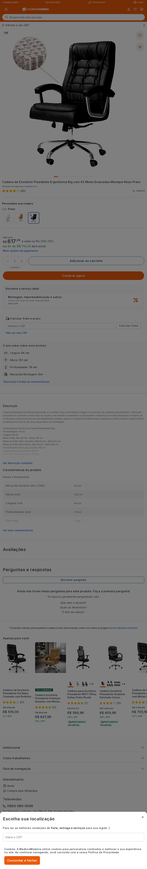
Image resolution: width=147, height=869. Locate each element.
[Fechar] (142, 817)
